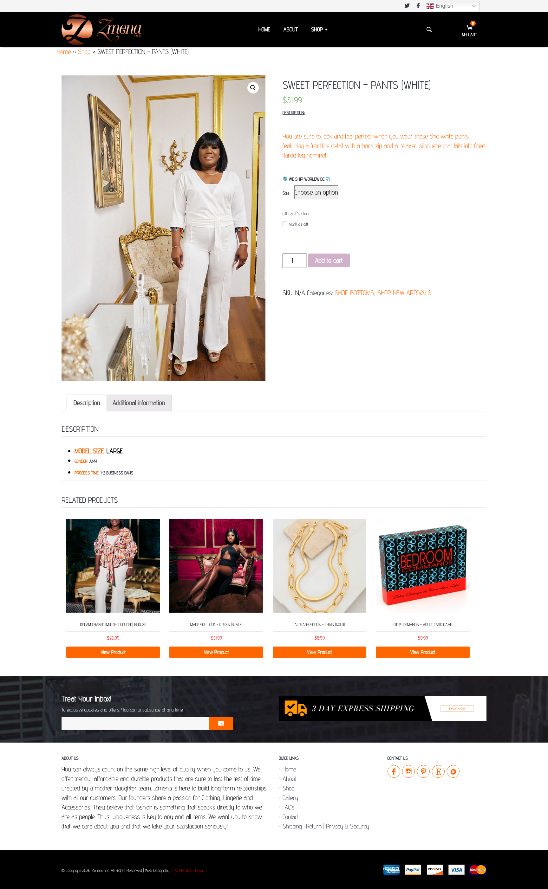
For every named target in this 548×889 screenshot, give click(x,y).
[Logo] (101, 29)
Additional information (139, 403)
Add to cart (329, 260)
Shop (317, 29)
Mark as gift (298, 224)
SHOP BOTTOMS (354, 293)
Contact (291, 817)
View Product (113, 652)
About (291, 29)
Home (264, 29)
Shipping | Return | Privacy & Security (326, 826)
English (443, 6)
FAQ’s (289, 807)
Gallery (290, 798)
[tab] (87, 403)
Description (87, 403)
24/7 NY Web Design (187, 870)
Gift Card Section (296, 213)
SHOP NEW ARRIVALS (404, 293)
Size (286, 193)
